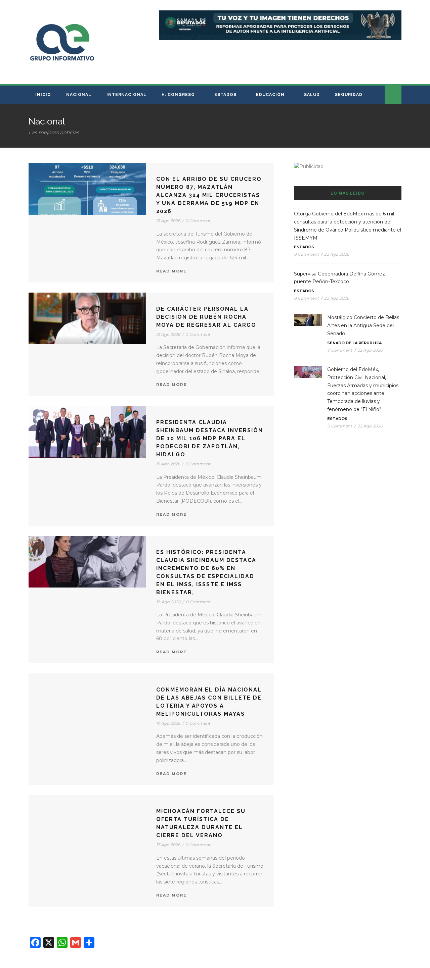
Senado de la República (354, 343)
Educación (270, 94)
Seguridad (348, 94)
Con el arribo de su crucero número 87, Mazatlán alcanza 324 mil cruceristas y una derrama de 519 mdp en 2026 (209, 195)
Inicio (43, 94)
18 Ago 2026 (168, 601)
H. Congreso (178, 94)
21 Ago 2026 (168, 220)
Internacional (126, 94)
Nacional (78, 94)
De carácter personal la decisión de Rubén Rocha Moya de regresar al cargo (206, 317)
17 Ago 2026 (168, 723)
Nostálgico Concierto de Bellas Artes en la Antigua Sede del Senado (363, 325)
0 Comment (197, 220)
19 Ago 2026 (168, 463)
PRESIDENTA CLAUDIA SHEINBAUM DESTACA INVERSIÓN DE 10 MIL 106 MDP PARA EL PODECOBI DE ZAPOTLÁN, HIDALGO (209, 438)
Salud (312, 94)
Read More (171, 271)
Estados (225, 94)
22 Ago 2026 (336, 254)
